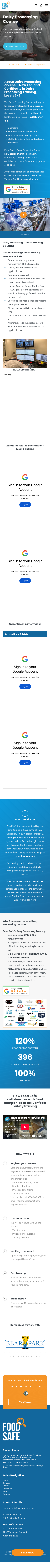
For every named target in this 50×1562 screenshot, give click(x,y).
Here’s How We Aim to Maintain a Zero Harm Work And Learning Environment (22, 1456)
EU (27, 874)
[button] (46, 5)
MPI (35, 870)
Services (6, 1486)
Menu (26, 234)
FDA (23, 874)
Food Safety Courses (16, 65)
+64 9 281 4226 (13, 1514)
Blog (5, 1491)
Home (5, 65)
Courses (6, 1483)
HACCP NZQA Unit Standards (15, 1462)
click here (30, 899)
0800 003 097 (14, 1380)
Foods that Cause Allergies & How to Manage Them (23, 1466)
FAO (40, 870)
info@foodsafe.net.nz (32, 1380)
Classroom (8, 1488)
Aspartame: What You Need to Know (19, 1460)
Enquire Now (27, 1552)
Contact (7, 1494)
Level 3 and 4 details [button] (18, 634)
